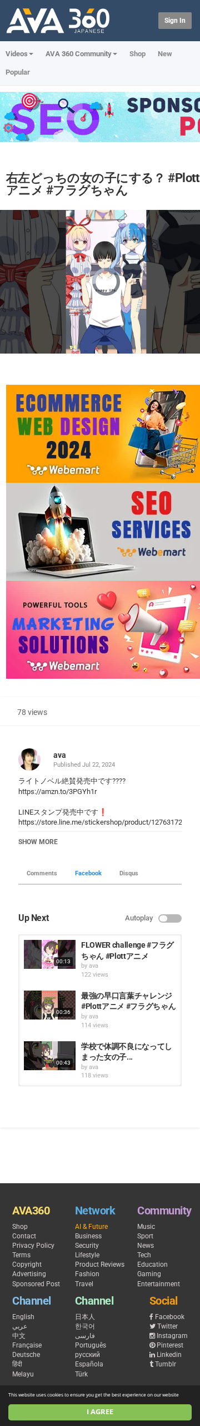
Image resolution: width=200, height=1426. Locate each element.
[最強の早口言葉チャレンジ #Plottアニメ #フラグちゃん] (50, 1005)
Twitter (167, 1326)
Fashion (87, 1274)
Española (89, 1364)
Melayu (23, 1374)
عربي (19, 1326)
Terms (21, 1255)
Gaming (149, 1274)
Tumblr (165, 1364)
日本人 (85, 1317)
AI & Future (91, 1227)
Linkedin (169, 1355)
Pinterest (170, 1345)
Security (87, 1245)
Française (27, 1345)
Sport (145, 1236)
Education (152, 1264)
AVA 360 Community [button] (79, 54)
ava (59, 755)
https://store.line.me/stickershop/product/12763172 (100, 822)
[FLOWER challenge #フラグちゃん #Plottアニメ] (50, 954)
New (165, 54)
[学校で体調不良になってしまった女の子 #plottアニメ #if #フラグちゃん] (50, 1055)
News (145, 1245)
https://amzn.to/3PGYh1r (57, 791)
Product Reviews (99, 1264)
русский (87, 1355)
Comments (42, 873)
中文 (19, 1336)
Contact (24, 1236)
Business (88, 1236)
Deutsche (26, 1355)
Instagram (172, 1336)
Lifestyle (87, 1255)
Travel (84, 1284)
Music (146, 1227)
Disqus (128, 873)
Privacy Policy (33, 1245)
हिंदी (17, 1364)
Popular (18, 72)
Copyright (27, 1264)
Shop (137, 54)
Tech (144, 1255)
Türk (81, 1374)
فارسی (85, 1336)
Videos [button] (17, 54)
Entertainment (158, 1284)
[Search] (148, 20)
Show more (38, 842)
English (23, 1317)
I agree (100, 1412)
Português (90, 1345)
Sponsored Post (36, 1284)
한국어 (85, 1326)
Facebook (88, 873)
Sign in (175, 20)
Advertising (29, 1274)
